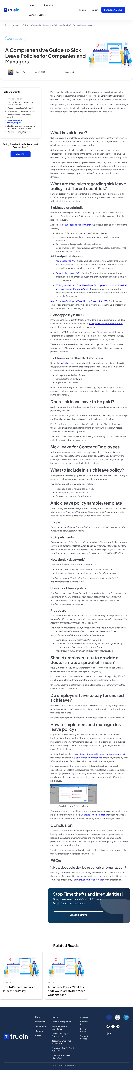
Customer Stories (37, 14)
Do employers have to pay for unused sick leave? (19, 133)
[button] (34, 5)
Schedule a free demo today (94, 814)
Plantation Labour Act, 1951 (68, 273)
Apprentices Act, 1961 (66, 260)
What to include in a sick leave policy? (19, 116)
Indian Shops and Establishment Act (76, 224)
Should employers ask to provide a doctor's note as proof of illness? (21, 127)
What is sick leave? (14, 99)
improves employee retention (90, 879)
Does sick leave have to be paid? (20, 108)
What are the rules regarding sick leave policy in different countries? (20, 103)
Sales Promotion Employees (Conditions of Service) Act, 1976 (78, 301)
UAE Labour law (67, 363)
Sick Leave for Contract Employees (21, 111)
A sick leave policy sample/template (14, 121)
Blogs (7, 25)
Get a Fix (20, 154)
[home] (11, 10)
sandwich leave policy (79, 777)
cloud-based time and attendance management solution (100, 754)
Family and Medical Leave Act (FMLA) (106, 323)
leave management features (88, 757)
